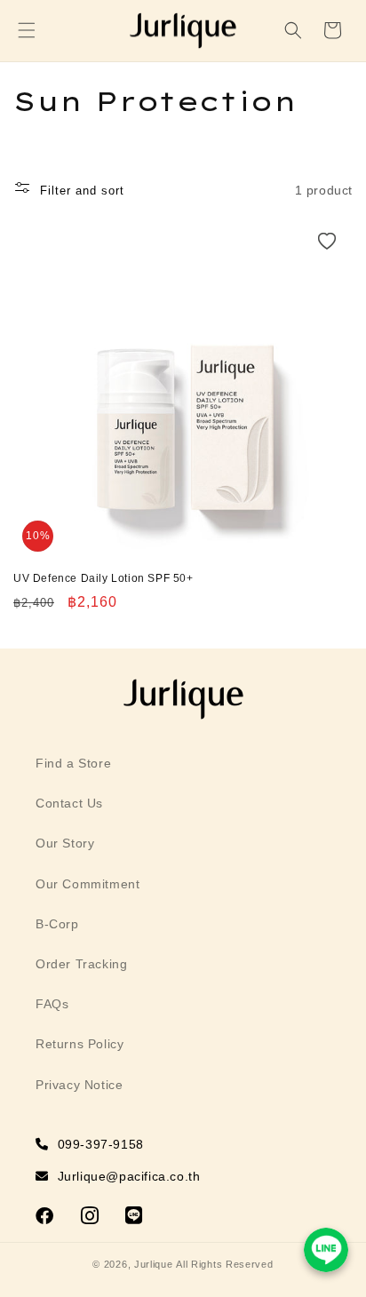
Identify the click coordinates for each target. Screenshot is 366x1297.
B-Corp (57, 924)
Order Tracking (81, 964)
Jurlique (153, 1264)
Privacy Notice (79, 1085)
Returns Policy (79, 1044)
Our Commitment (87, 884)
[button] (26, 30)
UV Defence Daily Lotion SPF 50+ (103, 578)
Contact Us (69, 803)
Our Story (65, 843)
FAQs (52, 1004)
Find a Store (73, 763)
